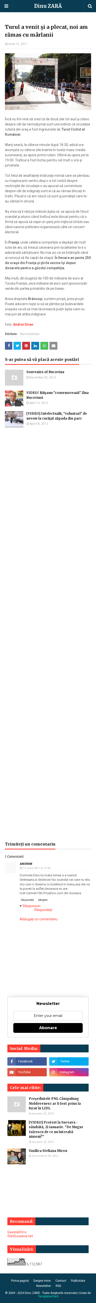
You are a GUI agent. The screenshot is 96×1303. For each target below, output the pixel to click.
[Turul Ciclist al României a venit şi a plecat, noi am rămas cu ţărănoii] (48, 109)
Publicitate (78, 1280)
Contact (60, 1280)
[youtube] (27, 1072)
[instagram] (69, 1072)
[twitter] (69, 1061)
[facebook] (27, 1061)
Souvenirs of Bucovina (45, 372)
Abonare (48, 1027)
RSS (58, 1286)
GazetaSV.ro (17, 1232)
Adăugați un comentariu (38, 919)
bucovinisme (29, 334)
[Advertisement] (48, 634)
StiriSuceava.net (20, 1236)
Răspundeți (27, 900)
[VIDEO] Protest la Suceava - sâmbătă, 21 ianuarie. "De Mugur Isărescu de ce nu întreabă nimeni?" (56, 1129)
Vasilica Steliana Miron (48, 1151)
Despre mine (42, 1280)
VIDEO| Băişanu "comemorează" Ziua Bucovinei (57, 395)
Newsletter (43, 1286)
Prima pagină (20, 1280)
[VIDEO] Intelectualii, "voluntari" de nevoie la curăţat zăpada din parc (56, 416)
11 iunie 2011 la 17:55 (36, 868)
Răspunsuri (31, 906)
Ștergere (43, 900)
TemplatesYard (48, 1296)
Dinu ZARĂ (48, 6)
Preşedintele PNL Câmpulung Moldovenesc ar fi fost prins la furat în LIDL (55, 1103)
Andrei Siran (23, 324)
